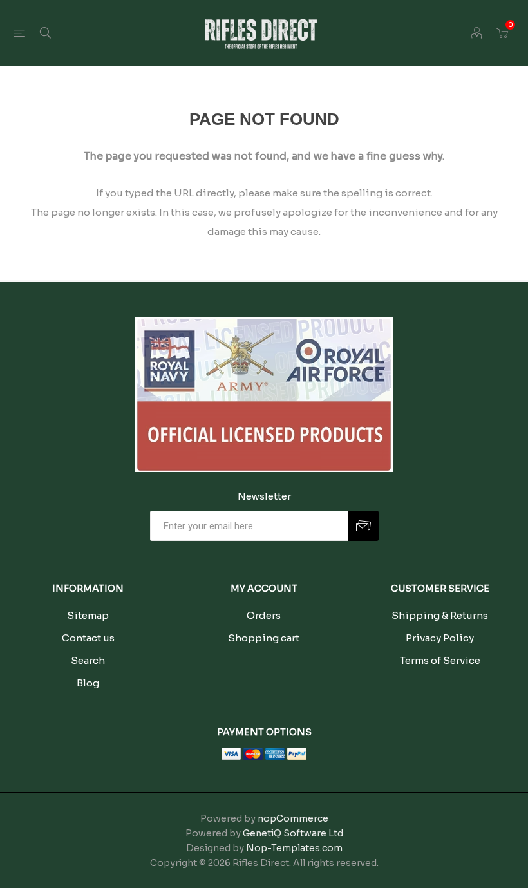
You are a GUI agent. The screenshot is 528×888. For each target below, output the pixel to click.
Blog (88, 683)
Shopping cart (263, 638)
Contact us (88, 638)
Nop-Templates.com (294, 848)
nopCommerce (293, 818)
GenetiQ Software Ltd (293, 833)
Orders (264, 615)
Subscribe (363, 526)
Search (88, 660)
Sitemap (88, 615)
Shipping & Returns (439, 615)
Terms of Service (440, 660)
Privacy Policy (440, 638)
